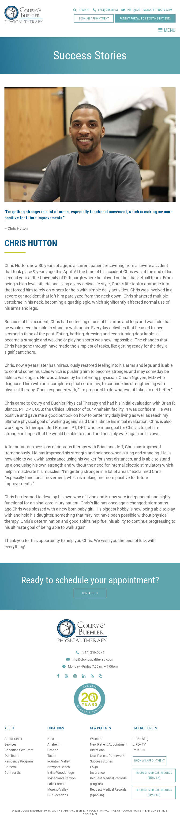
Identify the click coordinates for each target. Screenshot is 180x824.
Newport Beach (58, 767)
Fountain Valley (58, 761)
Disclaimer (90, 814)
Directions (97, 750)
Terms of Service (155, 810)
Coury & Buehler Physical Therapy (23, 14)
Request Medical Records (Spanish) (154, 792)
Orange (52, 750)
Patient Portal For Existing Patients (145, 18)
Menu (170, 30)
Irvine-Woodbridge (60, 772)
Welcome (96, 739)
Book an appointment (94, 18)
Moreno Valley (57, 789)
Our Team (11, 756)
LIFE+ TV (139, 744)
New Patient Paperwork (107, 756)
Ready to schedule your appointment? (90, 580)
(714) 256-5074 (108, 10)
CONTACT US (90, 593)
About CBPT (13, 739)
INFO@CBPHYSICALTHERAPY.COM (149, 10)
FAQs (94, 767)
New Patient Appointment (109, 744)
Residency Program (18, 761)
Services (10, 744)
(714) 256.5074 (93, 652)
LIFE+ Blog (140, 739)
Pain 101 (139, 750)
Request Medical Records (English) (154, 775)
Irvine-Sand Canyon (61, 778)
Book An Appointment (149, 760)
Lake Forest (55, 784)
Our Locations (57, 795)
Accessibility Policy (84, 810)
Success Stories (101, 761)
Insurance (97, 772)
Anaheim (53, 744)
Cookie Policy (132, 810)
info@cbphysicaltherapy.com (93, 659)
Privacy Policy (110, 810)
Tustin (51, 756)
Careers (10, 767)
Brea (50, 739)
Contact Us (12, 772)
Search (84, 10)
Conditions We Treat (19, 750)
